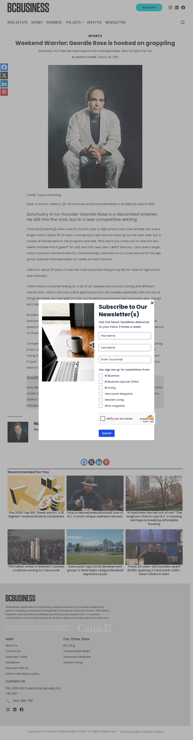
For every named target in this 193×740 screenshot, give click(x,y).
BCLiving (110, 388)
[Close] (152, 303)
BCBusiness (112, 376)
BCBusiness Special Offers (122, 382)
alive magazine (115, 406)
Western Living (114, 400)
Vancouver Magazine (118, 394)
